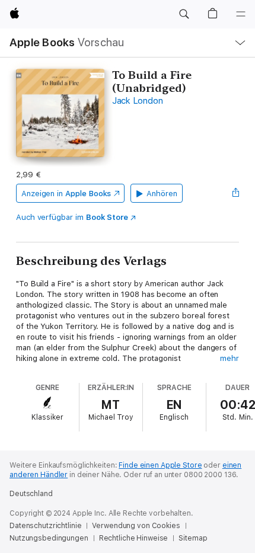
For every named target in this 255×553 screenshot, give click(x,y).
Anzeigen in (66, 193)
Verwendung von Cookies (136, 526)
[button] (184, 14)
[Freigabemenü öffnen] (235, 193)
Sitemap (193, 538)
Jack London (137, 100)
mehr (229, 358)
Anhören (161, 193)
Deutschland (31, 494)
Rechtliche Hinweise (133, 538)
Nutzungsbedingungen (48, 538)
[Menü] (241, 14)
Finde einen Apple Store (160, 465)
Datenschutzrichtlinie (45, 526)
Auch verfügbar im (72, 217)
